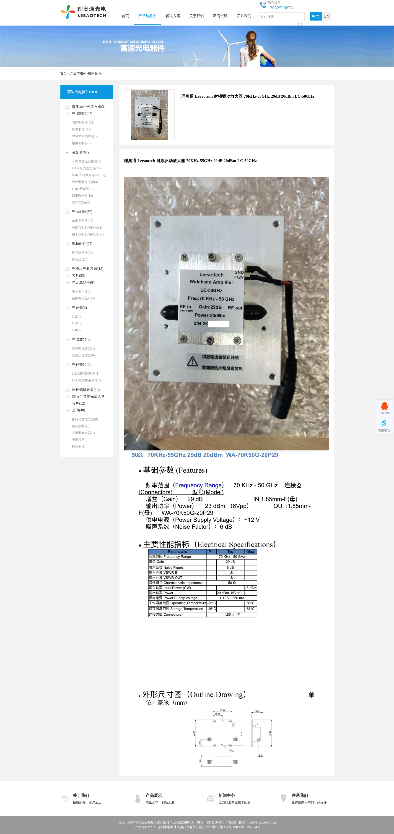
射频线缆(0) (80, 259)
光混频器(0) (80, 440)
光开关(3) (79, 307)
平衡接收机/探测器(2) (87, 227)
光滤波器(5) (81, 339)
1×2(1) (76, 316)
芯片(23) (78, 275)
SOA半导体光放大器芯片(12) (88, 400)
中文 (315, 16)
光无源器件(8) (83, 282)
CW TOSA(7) (81, 202)
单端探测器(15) (82, 220)
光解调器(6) (81, 364)
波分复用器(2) (82, 291)
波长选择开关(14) (86, 390)
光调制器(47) (82, 113)
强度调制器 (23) (83, 122)
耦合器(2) (78, 446)
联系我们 (244, 16)
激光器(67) (80, 152)
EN (326, 16)
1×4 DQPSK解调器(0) (87, 380)
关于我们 (196, 16)
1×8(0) (76, 330)
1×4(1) (76, 323)
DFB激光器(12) (82, 195)
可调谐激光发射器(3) (86, 161)
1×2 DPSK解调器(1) (85, 373)
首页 (125, 16)
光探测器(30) (82, 212)
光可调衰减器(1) (83, 433)
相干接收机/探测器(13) (88, 234)
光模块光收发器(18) (87, 269)
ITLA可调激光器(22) (86, 168)
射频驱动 (94, 73)
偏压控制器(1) (82, 426)
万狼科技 (225, 827)
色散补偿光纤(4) (83, 298)
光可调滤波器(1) (83, 348)
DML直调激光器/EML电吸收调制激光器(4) (89, 178)
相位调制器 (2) (82, 143)
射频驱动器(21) (82, 252)
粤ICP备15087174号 (246, 827)
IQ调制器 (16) (81, 129)
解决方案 (173, 16)
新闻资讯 (220, 16)
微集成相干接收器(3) (88, 107)
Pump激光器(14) (83, 189)
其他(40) (78, 410)
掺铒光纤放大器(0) (85, 419)
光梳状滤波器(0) (83, 355)
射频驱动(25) (82, 244)
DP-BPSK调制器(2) (85, 136)
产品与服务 (147, 16)
